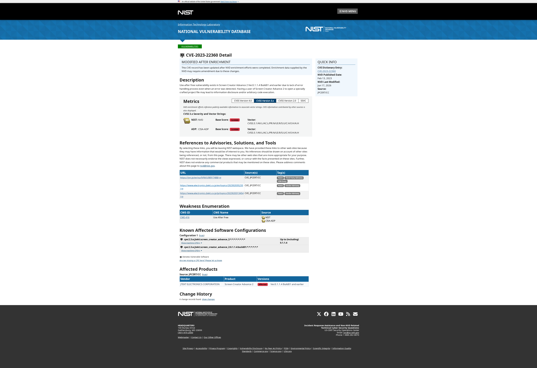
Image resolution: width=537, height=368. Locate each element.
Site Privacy (188, 348)
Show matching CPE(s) (190, 243)
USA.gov (288, 351)
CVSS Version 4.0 (243, 100)
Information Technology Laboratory (199, 24)
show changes (208, 299)
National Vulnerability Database (214, 31)
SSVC (303, 100)
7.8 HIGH (235, 120)
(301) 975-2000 (185, 332)
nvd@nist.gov (207, 165)
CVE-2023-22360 (327, 71)
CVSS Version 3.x (265, 100)
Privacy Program (217, 348)
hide (202, 235)
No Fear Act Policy (273, 348)
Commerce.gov (261, 351)
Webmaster (183, 337)
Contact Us (196, 337)
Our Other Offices (212, 337)
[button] (347, 11)
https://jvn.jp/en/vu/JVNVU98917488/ (199, 177)
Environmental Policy (301, 348)
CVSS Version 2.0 (287, 100)
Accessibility (201, 348)
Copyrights (232, 348)
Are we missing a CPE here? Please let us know (201, 260)
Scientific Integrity (321, 348)
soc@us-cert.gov (351, 332)
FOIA (286, 348)
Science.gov (276, 351)
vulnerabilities (189, 46)
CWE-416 (184, 217)
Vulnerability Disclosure (251, 348)
